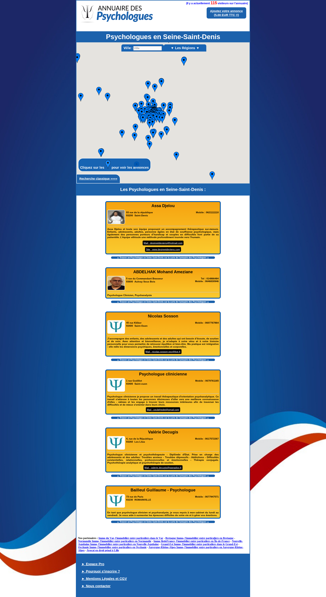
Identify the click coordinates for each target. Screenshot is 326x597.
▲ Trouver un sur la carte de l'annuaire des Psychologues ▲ (163, 257)
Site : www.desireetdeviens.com (163, 249)
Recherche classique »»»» (98, 178)
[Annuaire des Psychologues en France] (117, 26)
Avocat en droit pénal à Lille (103, 550)
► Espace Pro (93, 564)
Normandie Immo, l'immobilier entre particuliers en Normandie (114, 541)
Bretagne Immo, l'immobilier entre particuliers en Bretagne (199, 538)
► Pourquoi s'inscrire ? (101, 571)
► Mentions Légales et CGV (104, 579)
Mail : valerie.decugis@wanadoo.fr (163, 467)
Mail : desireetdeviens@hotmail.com (163, 243)
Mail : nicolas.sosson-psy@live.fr (163, 351)
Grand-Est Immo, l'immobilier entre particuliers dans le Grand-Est (199, 544)
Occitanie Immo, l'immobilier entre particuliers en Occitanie (112, 547)
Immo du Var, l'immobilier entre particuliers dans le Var (130, 538)
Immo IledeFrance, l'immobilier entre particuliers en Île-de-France (191, 541)
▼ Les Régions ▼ (185, 48)
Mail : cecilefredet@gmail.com (163, 409)
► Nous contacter (96, 586)
